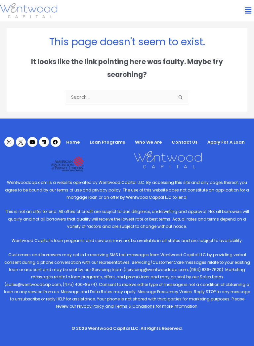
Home (73, 142)
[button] (248, 10)
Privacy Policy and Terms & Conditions (116, 306)
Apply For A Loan (226, 142)
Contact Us (184, 142)
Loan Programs (107, 142)
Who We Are (148, 142)
